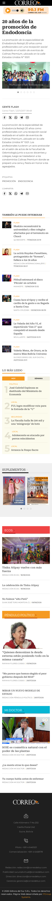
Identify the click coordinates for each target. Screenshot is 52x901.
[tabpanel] (14, 490)
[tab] (18, 92)
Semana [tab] (39, 378)
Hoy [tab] (13, 378)
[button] (26, 77)
